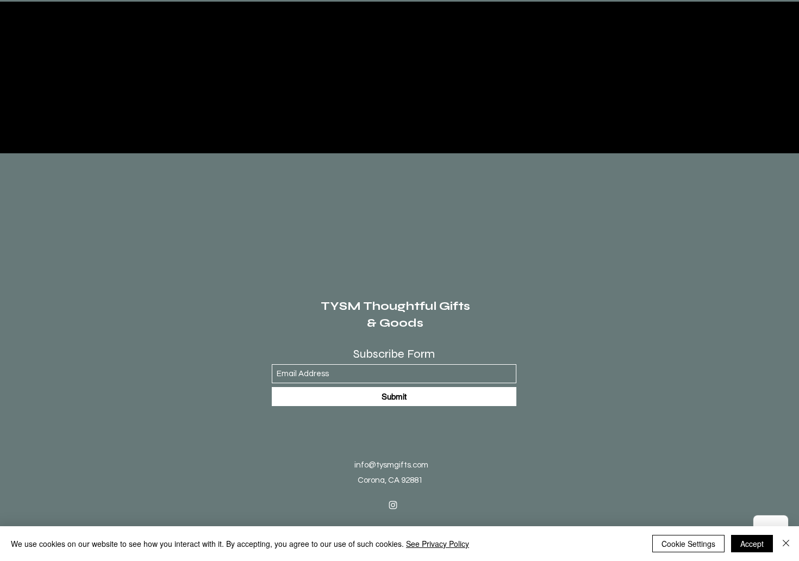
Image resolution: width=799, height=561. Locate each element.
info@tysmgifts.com (391, 465)
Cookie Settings (688, 543)
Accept (752, 543)
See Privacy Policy (437, 543)
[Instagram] (393, 505)
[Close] (785, 543)
